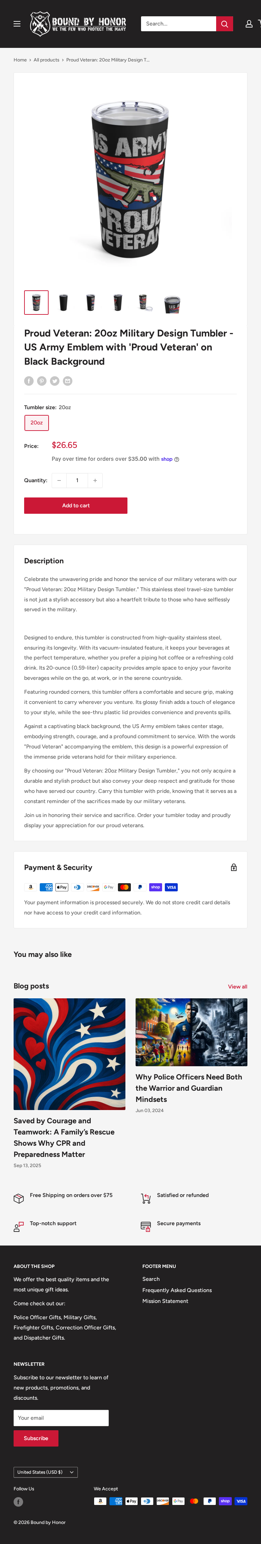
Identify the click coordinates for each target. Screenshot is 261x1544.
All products (46, 60)
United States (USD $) (40, 1472)
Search (151, 1279)
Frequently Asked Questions (177, 1290)
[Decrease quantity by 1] (59, 480)
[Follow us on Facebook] (18, 1502)
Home (20, 60)
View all (238, 986)
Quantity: (36, 480)
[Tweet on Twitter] (54, 381)
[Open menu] (17, 23)
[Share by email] (67, 381)
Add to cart (76, 505)
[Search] (224, 23)
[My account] (249, 24)
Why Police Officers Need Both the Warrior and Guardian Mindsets (189, 1088)
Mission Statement (165, 1301)
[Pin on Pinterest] (42, 381)
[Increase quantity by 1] (95, 480)
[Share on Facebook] (29, 381)
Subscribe (36, 1438)
